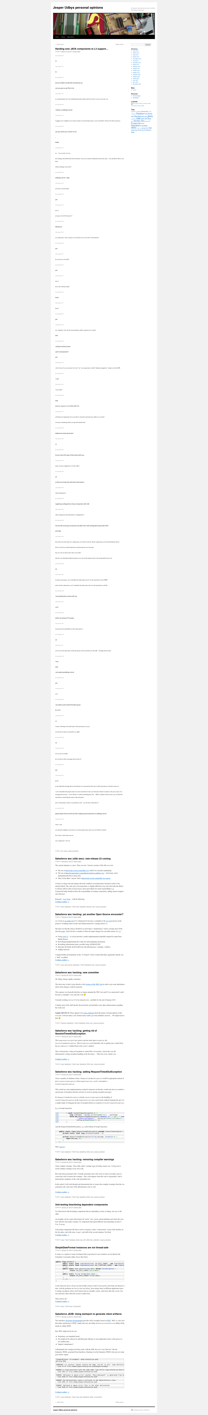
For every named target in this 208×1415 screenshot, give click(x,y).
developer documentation (74, 1320)
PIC (149, 121)
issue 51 (65, 936)
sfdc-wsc (89, 906)
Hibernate (144, 116)
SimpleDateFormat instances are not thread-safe (81, 1247)
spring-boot (145, 128)
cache (150, 111)
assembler (138, 111)
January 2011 (136, 72)
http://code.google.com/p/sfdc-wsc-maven (96, 878)
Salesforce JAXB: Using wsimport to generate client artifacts (88, 1313)
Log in (134, 90)
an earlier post (69, 921)
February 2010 (136, 74)
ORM (87, 1240)
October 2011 (136, 70)
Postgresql (135, 123)
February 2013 (136, 66)
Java (65, 851)
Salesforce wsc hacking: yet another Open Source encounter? (89, 914)
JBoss (134, 119)
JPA (84, 1240)
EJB (132, 116)
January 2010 (136, 76)
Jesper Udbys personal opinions (78, 7)
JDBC (138, 118)
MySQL (137, 120)
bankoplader (144, 111)
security (144, 125)
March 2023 (136, 53)
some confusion (88, 1013)
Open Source (68, 965)
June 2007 (135, 80)
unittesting (96, 1240)
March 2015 (136, 57)
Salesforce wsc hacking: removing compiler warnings (84, 1159)
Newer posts (120, 44)
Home (57, 37)
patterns (146, 121)
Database (72, 1240)
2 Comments (98, 1397)
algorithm (133, 111)
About (63, 37)
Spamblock (70, 37)
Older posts (59, 44)
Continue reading (62, 901)
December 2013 (137, 62)
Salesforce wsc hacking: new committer (77, 972)
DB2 (146, 114)
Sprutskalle (136, 98)
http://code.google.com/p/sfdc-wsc (77, 870)
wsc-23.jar (66, 899)
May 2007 (135, 82)
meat (132, 121)
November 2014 (137, 58)
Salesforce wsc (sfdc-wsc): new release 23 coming (83, 858)
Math (149, 119)
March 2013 (136, 64)
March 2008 (136, 78)
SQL (91, 1240)
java (78, 906)
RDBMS (142, 123)
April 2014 (135, 60)
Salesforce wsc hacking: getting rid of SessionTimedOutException (76, 1032)
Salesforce (68, 906)
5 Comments (77, 1306)
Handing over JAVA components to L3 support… (81, 48)
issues (63, 931)
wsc (93, 906)
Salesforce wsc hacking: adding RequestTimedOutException (88, 1071)
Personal (63, 1023)
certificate (133, 114)
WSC (109, 1320)
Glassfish (137, 116)
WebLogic (141, 130)
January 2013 (136, 68)
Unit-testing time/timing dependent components (81, 1204)
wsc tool (109, 921)
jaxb (81, 1397)
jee (142, 118)
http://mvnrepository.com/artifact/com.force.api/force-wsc (85, 873)
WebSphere (147, 130)
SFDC (88, 1023)
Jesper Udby (76, 51)
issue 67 (62, 1147)
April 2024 (135, 51)
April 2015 (135, 55)
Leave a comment (73, 851)
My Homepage (137, 96)
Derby (78, 1240)
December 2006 (137, 84)
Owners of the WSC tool (93, 984)
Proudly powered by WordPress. (141, 1410)
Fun (62, 851)
